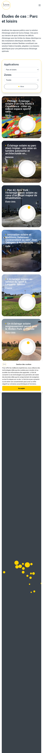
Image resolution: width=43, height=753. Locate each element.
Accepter (21, 388)
